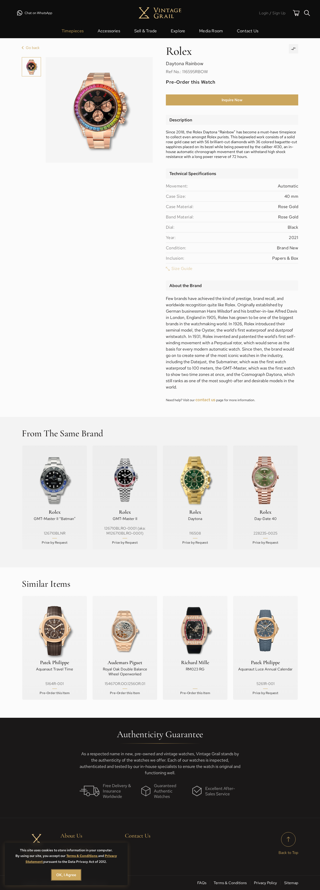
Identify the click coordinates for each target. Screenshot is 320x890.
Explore (178, 31)
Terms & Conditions (82, 856)
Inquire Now (232, 99)
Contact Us (247, 31)
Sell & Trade (145, 31)
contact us (205, 399)
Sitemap (291, 882)
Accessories (109, 31)
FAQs (201, 882)
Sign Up (279, 13)
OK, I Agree (66, 874)
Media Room (211, 31)
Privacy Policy (265, 882)
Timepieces (73, 31)
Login (264, 13)
